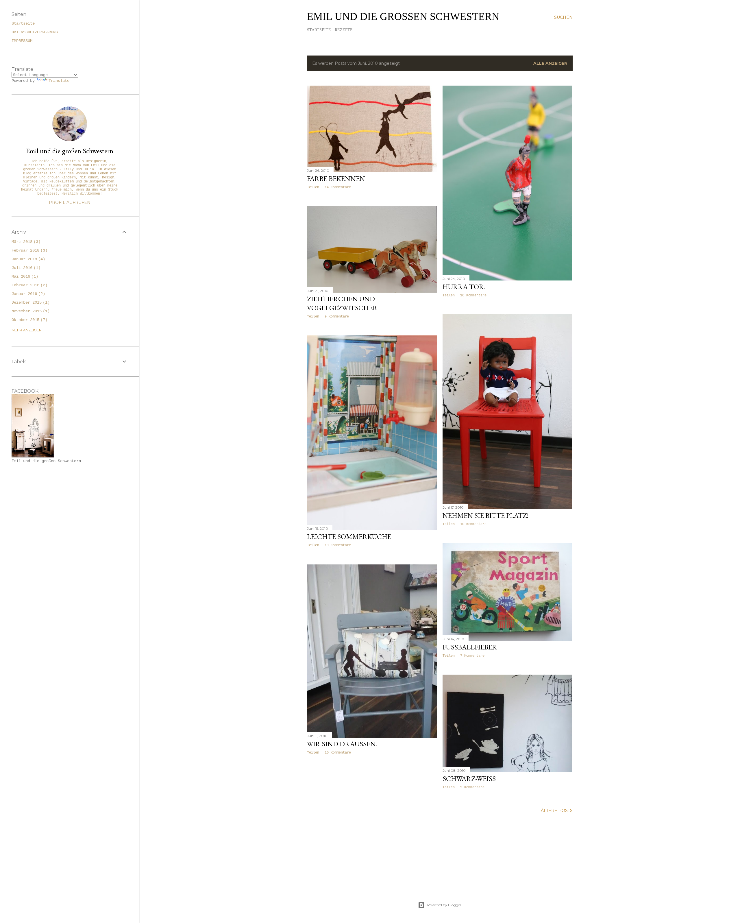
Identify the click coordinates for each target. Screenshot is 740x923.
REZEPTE (344, 30)
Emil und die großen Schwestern (403, 16)
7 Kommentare (472, 656)
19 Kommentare (338, 545)
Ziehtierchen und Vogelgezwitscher (342, 303)
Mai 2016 (24, 276)
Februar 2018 (28, 250)
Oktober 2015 (28, 319)
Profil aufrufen (69, 202)
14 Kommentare (338, 187)
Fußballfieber (470, 647)
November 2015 (29, 311)
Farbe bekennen (336, 178)
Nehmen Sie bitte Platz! (486, 515)
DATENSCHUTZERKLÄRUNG (35, 32)
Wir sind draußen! (342, 743)
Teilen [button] (313, 187)
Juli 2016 (25, 267)
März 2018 (25, 241)
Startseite (319, 30)
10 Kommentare (473, 295)
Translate (59, 80)
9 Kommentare (337, 317)
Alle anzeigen (550, 63)
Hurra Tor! (464, 286)
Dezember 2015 (29, 302)
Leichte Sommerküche (349, 536)
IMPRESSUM (22, 40)
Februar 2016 (28, 285)
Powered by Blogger (444, 905)
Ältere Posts (557, 810)
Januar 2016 (27, 293)
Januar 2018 (27, 259)
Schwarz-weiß (469, 778)
